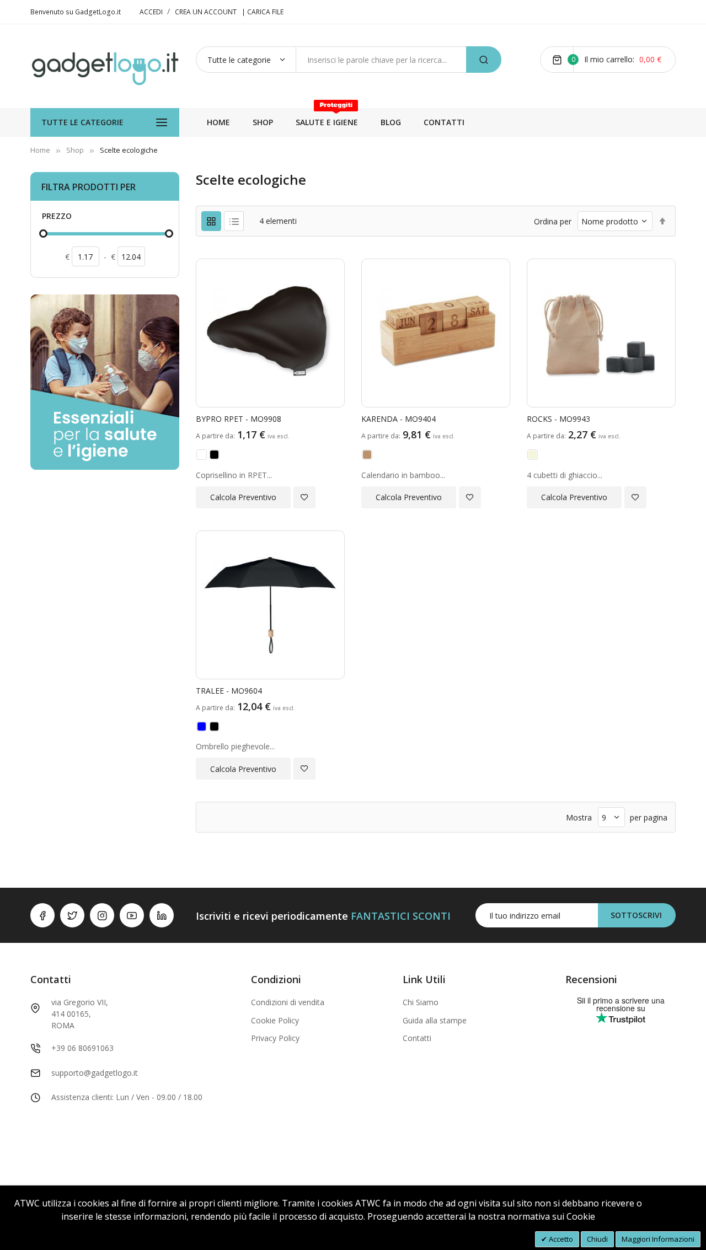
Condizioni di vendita (287, 1002)
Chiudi (597, 1239)
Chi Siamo (420, 1002)
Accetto (560, 1239)
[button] (304, 497)
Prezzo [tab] (57, 216)
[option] (201, 454)
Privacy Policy (275, 1038)
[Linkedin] (161, 915)
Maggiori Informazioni (658, 1239)
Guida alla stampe (435, 1020)
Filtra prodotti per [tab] (88, 187)
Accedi (152, 12)
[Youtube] (132, 915)
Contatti (417, 1038)
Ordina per (552, 221)
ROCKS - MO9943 (558, 419)
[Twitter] (72, 915)
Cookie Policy (275, 1020)
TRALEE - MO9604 (229, 690)
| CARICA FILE (263, 12)
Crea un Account (206, 12)
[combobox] (381, 59)
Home (40, 150)
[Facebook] (42, 915)
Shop (75, 150)
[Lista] (234, 221)
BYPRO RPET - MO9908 (238, 419)
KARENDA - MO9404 (398, 419)
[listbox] (270, 456)
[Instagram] (102, 915)
